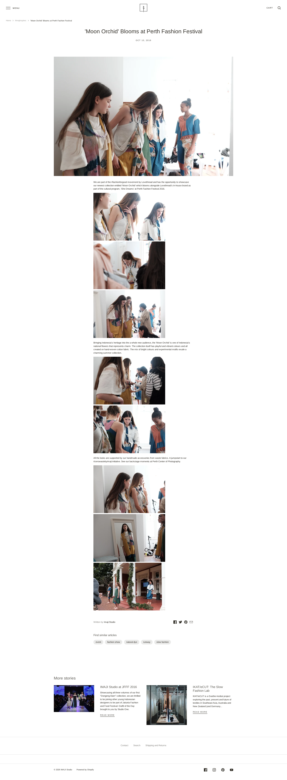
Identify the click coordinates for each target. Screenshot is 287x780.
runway (146, 642)
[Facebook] (205, 770)
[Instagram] (214, 770)
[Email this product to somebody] (191, 622)
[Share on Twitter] (180, 622)
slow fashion (163, 642)
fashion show (113, 642)
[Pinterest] (223, 770)
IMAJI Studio (66, 770)
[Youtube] (231, 770)
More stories (65, 678)
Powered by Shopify (85, 770)
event (98, 642)
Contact (124, 745)
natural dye (131, 642)
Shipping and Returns (155, 745)
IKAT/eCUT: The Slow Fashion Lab (208, 688)
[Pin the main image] (185, 622)
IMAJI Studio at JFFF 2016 (118, 687)
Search (136, 745)
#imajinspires (20, 20)
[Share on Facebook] (175, 622)
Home (8, 20)
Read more (107, 715)
